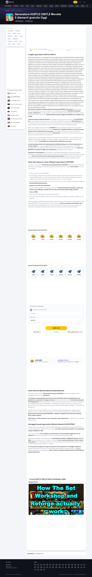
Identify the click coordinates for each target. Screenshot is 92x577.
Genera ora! (56, 328)
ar (53, 564)
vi (44, 569)
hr (69, 564)
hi (38, 567)
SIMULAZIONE (63, 6)
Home (75, 2)
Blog (84, 2)
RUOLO (12, 10)
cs (72, 564)
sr (75, 567)
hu (41, 567)
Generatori (8, 564)
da (75, 564)
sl (81, 567)
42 (40, 332)
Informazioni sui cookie (11, 567)
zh (65, 564)
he (35, 567)
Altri (80, 2)
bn (56, 564)
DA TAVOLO (71, 6)
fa (62, 567)
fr (41, 564)
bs (59, 564)
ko (53, 567)
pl (65, 567)
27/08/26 (81, 332)
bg (62, 564)
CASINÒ (77, 6)
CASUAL (45, 6)
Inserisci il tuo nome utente (39, 309)
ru (72, 567)
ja (50, 567)
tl (35, 569)
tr (41, 569)
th (38, 569)
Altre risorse (8, 566)
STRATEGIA (16, 6)
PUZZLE (82, 6)
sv (84, 567)
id (47, 567)
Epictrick (7, 10)
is (44, 567)
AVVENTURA (39, 6)
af (50, 564)
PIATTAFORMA (8, 6)
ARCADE (51, 6)
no (59, 567)
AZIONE (56, 6)
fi (81, 564)
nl (78, 564)
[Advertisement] (15, 69)
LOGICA (22, 6)
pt (38, 564)
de (44, 564)
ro (69, 567)
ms (56, 567)
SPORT (32, 6)
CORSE (27, 6)
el (84, 564)
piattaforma (32, 317)
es (35, 564)
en (47, 564)
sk (78, 567)
